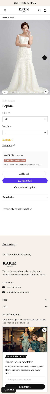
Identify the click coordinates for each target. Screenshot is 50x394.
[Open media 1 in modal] (25, 57)
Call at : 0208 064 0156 (25, 3)
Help (4, 306)
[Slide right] (46, 3)
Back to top (8, 244)
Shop (5, 299)
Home (4, 17)
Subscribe (25, 387)
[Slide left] (3, 3)
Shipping (19, 164)
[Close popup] (44, 330)
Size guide (7, 145)
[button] (39, 10)
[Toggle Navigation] (5, 10)
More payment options (25, 187)
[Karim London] (24, 10)
